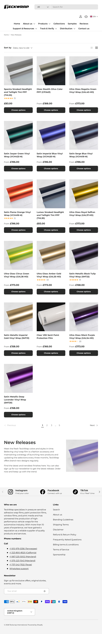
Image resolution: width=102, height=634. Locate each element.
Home (17, 23)
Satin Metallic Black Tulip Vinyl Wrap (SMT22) (82, 275)
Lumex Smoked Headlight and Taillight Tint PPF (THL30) (50, 215)
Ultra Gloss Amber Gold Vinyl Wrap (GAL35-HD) (49, 275)
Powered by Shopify (35, 625)
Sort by (7, 47)
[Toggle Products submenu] (49, 23)
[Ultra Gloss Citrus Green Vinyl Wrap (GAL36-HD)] (18, 255)
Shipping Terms (61, 524)
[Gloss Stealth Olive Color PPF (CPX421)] (51, 70)
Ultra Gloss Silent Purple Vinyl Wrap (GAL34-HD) (82, 336)
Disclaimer (58, 529)
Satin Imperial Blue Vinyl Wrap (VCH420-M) (50, 155)
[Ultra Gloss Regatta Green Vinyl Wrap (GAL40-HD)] (83, 70)
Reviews (84, 23)
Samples (72, 23)
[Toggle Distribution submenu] (74, 28)
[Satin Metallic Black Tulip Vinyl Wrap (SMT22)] (83, 255)
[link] (22, 425)
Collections (59, 23)
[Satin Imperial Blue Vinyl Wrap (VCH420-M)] (51, 135)
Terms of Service (61, 549)
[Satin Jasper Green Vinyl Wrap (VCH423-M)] (18, 135)
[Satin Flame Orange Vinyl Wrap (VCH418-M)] (18, 193)
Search (56, 509)
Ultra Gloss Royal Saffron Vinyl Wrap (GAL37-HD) (82, 213)
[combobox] (66, 6)
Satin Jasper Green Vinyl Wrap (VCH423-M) (17, 155)
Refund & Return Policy (64, 534)
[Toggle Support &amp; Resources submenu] (36, 28)
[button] (94, 16)
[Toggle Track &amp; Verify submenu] (55, 28)
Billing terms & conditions (66, 544)
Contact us (83, 28)
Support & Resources (23, 28)
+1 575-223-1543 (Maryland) (22, 560)
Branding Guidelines (63, 519)
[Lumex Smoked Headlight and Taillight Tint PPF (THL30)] (51, 193)
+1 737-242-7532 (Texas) (20, 564)
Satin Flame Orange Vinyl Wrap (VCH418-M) (17, 213)
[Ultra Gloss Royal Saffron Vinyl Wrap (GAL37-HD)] (83, 193)
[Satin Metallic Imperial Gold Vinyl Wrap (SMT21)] (18, 316)
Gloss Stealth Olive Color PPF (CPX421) (50, 90)
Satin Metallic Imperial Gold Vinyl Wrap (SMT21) (16, 336)
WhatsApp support (19, 568)
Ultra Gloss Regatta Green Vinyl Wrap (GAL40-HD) (82, 90)
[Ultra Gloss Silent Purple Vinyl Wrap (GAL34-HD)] (83, 316)
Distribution (66, 28)
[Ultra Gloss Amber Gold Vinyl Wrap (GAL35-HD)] (51, 255)
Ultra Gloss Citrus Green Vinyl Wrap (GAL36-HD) (16, 275)
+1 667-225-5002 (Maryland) (22, 556)
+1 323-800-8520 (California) (22, 552)
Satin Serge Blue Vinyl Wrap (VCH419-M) (81, 155)
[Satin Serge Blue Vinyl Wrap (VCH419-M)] (83, 135)
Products (43, 23)
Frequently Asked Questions (67, 539)
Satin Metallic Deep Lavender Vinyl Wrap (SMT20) (15, 400)
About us (27, 23)
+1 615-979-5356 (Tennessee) (23, 548)
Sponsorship (59, 554)
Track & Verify (47, 28)
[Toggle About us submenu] (34, 23)
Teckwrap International (18, 625)
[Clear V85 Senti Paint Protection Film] (51, 316)
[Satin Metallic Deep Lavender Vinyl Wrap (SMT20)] (18, 378)
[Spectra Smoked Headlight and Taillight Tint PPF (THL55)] (18, 70)
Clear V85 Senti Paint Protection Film (48, 336)
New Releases (16, 35)
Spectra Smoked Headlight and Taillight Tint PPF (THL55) (18, 92)
